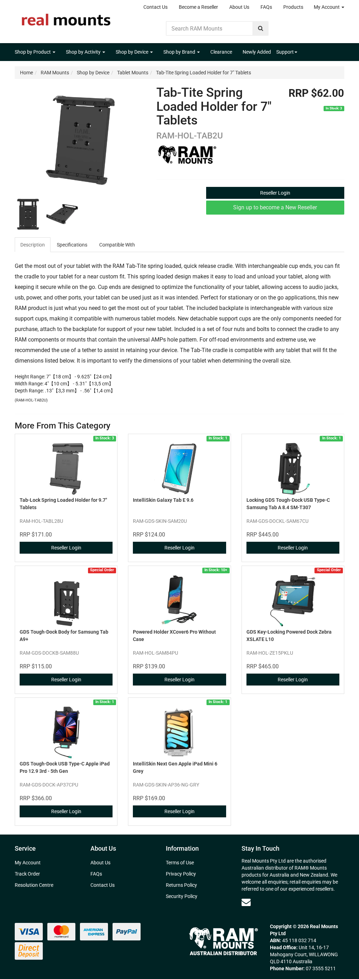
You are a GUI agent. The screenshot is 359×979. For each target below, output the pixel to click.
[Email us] (246, 902)
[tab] (33, 244)
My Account (327, 7)
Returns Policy (181, 885)
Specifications (72, 245)
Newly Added (257, 52)
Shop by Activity (84, 52)
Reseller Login (275, 193)
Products (293, 7)
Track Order (27, 874)
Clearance (221, 52)
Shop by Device (132, 52)
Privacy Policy (181, 874)
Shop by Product (33, 52)
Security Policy (181, 896)
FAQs (266, 7)
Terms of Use (180, 862)
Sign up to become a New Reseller (275, 207)
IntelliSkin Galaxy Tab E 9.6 (163, 500)
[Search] (261, 28)
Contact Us (155, 7)
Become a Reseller (198, 7)
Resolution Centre (34, 885)
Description (32, 245)
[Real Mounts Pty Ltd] (66, 17)
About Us (239, 7)
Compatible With (117, 245)
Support (285, 52)
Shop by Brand (179, 52)
